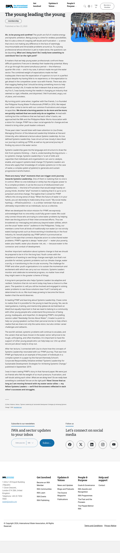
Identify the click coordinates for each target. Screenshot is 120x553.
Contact (102, 485)
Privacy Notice (110, 526)
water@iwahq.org (9, 502)
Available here (18, 407)
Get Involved (37, 4)
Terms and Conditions (93, 526)
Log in (96, 6)
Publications (62, 499)
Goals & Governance (86, 485)
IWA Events (41, 496)
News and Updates (65, 485)
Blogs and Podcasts (65, 489)
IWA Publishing (43, 500)
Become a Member (107, 6)
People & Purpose (71, 4)
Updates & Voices (53, 4)
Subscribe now (48, 443)
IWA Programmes (85, 496)
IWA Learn (41, 493)
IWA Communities (44, 489)
